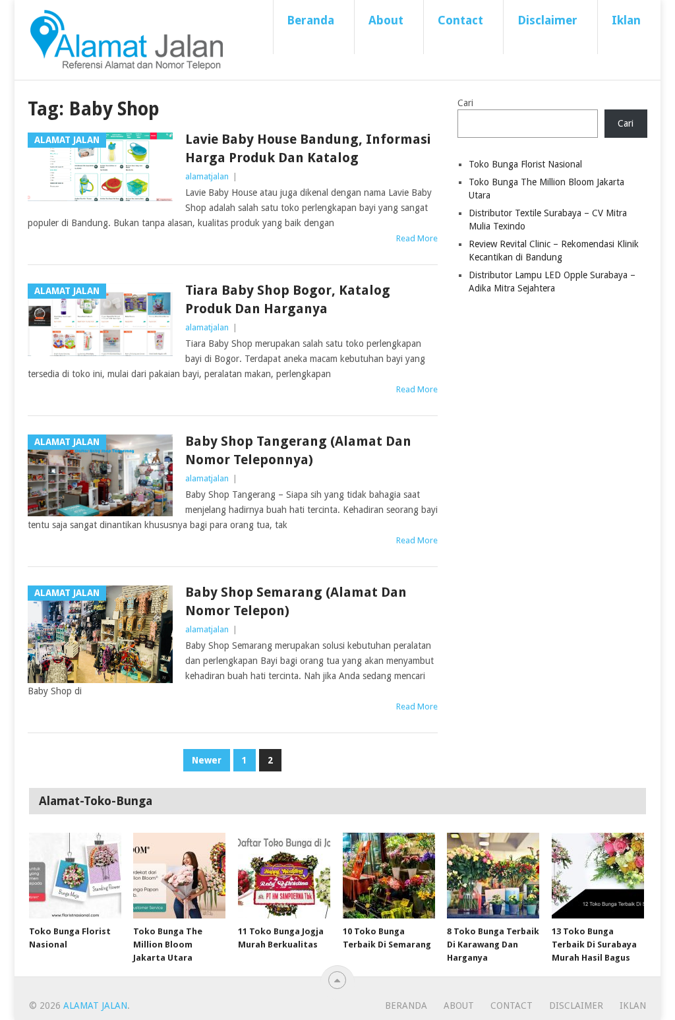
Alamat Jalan (95, 1005)
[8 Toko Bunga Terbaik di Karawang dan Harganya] (493, 875)
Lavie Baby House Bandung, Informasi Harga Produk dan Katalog (307, 148)
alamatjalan (207, 176)
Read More (417, 238)
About (385, 20)
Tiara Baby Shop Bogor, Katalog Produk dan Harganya (287, 299)
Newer (206, 760)
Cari (465, 103)
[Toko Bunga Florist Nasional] (75, 875)
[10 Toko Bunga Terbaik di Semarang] (389, 875)
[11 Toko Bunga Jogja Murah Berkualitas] (284, 875)
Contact (460, 20)
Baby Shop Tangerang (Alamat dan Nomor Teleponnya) (298, 450)
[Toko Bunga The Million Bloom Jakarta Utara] (179, 875)
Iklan (626, 20)
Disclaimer (547, 20)
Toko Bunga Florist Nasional (525, 164)
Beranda (310, 20)
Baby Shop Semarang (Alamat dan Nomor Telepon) (296, 601)
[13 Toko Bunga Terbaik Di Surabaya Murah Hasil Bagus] (598, 875)
